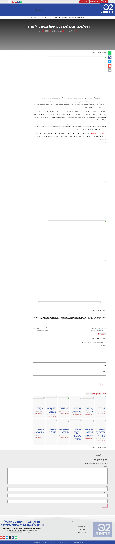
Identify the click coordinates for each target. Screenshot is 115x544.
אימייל (104, 371)
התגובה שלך (102, 345)
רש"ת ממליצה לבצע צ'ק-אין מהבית (52, 431)
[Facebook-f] (18, 2)
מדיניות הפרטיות (35, 17)
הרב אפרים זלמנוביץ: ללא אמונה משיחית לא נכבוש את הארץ (39, 432)
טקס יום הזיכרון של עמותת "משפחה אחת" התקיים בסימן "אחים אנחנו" (89, 432)
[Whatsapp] (21, 2)
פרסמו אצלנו (81, 529)
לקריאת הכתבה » (101, 413)
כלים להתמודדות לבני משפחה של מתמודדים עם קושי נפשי (64, 432)
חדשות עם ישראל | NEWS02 (76, 17)
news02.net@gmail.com (28, 532)
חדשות (40, 31)
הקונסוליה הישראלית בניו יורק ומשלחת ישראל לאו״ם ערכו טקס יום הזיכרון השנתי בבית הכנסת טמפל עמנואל (76, 434)
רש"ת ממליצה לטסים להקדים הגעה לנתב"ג (40, 408)
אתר (105, 377)
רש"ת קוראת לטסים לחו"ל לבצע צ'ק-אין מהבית (89, 409)
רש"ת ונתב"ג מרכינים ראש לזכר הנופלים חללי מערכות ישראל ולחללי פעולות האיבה (100, 433)
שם (105, 365)
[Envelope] (13, 2)
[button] (96, 1)
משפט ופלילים (63, 17)
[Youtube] (16, 2)
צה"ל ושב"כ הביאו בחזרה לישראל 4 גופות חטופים (64, 408)
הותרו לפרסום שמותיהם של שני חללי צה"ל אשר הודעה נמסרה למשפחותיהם (51, 409)
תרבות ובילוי (54, 17)
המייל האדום (81, 527)
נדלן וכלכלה (45, 17)
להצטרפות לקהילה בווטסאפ (16, 532)
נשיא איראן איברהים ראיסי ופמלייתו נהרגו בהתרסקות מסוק (76, 409)
